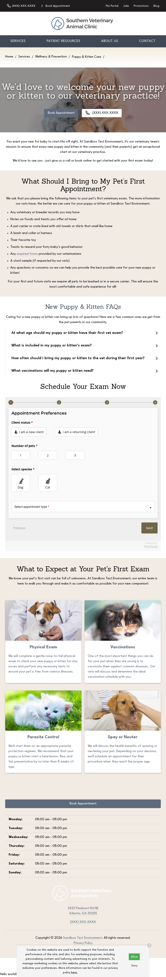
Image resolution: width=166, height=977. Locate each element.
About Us (109, 41)
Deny (134, 965)
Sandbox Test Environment (82, 938)
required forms (27, 254)
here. (74, 972)
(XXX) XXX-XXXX (83, 922)
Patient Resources (63, 41)
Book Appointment (61, 113)
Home (9, 56)
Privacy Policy (83, 943)
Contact (147, 41)
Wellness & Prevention (51, 56)
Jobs (126, 6)
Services (18, 41)
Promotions (141, 6)
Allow (134, 956)
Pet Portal (112, 6)
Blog (156, 6)
